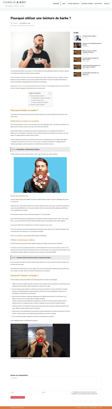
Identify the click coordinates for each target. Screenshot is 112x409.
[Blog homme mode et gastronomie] (15, 3)
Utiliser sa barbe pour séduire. (40, 102)
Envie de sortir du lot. (38, 100)
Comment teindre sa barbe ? (37, 104)
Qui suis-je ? (85, 407)
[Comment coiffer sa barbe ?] (77, 38)
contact (100, 407)
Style (12, 25)
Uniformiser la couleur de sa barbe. (42, 98)
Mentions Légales (93, 407)
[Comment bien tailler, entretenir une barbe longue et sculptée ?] (77, 67)
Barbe (15, 25)
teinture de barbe (23, 86)
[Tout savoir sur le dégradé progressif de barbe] (77, 45)
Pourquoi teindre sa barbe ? (37, 96)
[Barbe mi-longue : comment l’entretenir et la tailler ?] (77, 52)
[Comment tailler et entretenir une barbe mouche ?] (77, 59)
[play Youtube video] (40, 340)
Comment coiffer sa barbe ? (89, 36)
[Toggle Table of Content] (49, 93)
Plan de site (79, 407)
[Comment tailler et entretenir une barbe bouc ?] (77, 74)
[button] (56, 3)
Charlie (15, 23)
